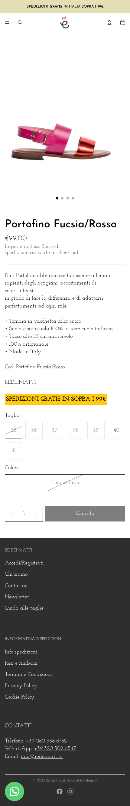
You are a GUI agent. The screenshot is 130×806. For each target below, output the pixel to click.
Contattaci (17, 586)
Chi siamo (16, 574)
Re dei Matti (55, 780)
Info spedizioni (21, 652)
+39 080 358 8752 (46, 741)
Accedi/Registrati (24, 563)
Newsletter (17, 597)
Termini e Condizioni (28, 674)
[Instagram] (70, 791)
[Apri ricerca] (20, 22)
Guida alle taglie (24, 608)
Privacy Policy (21, 686)
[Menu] (7, 22)
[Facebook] (59, 791)
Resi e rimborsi (21, 663)
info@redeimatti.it (42, 756)
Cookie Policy (19, 697)
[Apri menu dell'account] (109, 22)
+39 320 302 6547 (55, 749)
